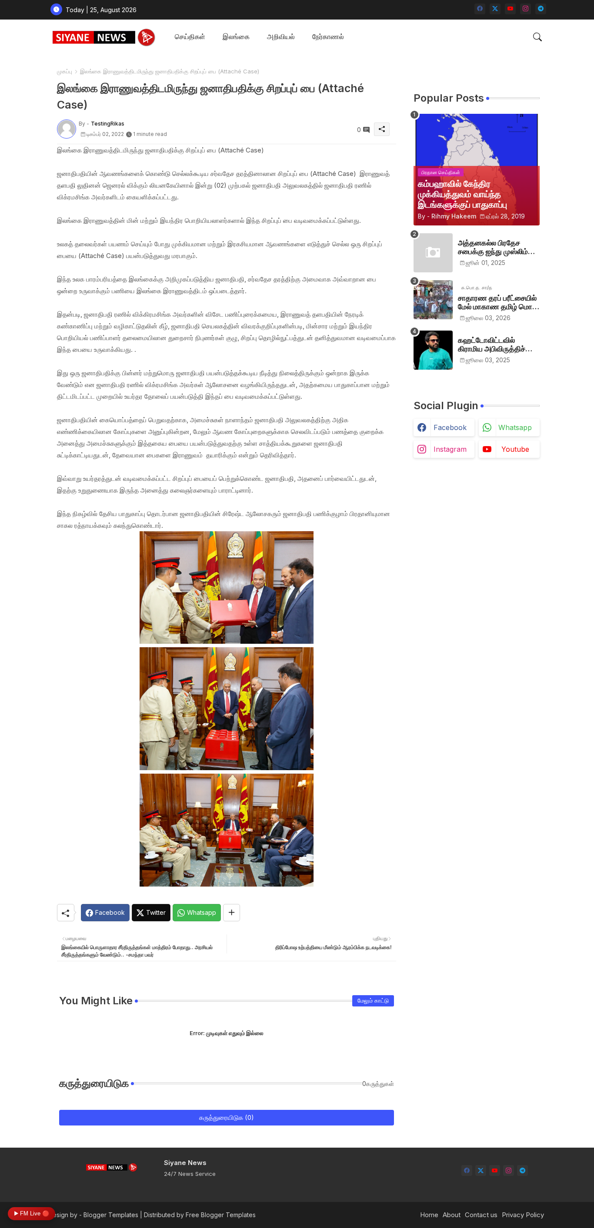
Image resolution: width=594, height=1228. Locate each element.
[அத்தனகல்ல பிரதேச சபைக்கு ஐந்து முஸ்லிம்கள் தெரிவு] (433, 252)
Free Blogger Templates (221, 1214)
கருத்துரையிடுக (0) (226, 1117)
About (452, 1215)
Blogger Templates (110, 1214)
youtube (515, 449)
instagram (450, 449)
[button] (537, 37)
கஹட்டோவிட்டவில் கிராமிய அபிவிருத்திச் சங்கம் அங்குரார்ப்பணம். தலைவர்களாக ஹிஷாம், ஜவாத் (495, 345)
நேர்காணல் (328, 36)
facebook (450, 427)
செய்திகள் (190, 36)
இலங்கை (236, 36)
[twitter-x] (495, 8)
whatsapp (515, 427)
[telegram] (540, 8)
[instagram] (525, 8)
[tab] (190, 37)
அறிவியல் (281, 36)
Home (429, 1215)
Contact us (481, 1215)
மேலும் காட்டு (373, 1000)
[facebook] (479, 8)
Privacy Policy (523, 1215)
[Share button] (231, 912)
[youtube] (510, 8)
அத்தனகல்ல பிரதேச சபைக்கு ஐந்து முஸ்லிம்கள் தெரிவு (498, 247)
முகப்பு (64, 71)
